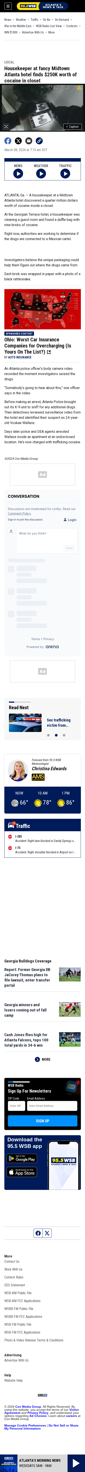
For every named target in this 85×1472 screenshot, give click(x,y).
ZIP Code (13, 1098)
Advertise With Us (33, 32)
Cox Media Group (28, 1406)
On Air (46, 19)
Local (9, 62)
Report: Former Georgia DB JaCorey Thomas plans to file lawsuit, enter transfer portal (27, 977)
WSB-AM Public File (18, 1293)
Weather (21, 19)
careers (71, 1416)
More (51, 32)
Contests (72, 26)
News (7, 19)
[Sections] (8, 6)
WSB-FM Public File (17, 1324)
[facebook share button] (7, 140)
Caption (72, 126)
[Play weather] (41, 173)
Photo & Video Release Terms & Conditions (33, 1340)
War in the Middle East (17, 26)
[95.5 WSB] (42, 6)
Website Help (13, 1380)
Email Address (36, 1098)
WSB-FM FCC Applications (22, 1332)
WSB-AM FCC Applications (22, 1301)
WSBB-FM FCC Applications (23, 1317)
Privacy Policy (37, 1412)
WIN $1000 (10, 32)
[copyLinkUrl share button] (39, 140)
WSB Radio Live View (49, 26)
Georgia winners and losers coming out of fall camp (25, 1010)
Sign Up (42, 1121)
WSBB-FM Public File (18, 1309)
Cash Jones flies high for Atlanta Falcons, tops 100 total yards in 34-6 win (26, 1040)
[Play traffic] (65, 173)
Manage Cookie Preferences (25, 1425)
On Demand (62, 19)
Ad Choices (38, 1416)
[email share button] (28, 140)
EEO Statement (14, 1285)
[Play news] (18, 173)
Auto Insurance (19, 357)
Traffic (34, 19)
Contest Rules (13, 1277)
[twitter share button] (18, 140)
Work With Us (13, 1269)
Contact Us (11, 1261)
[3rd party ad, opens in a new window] (42, 309)
